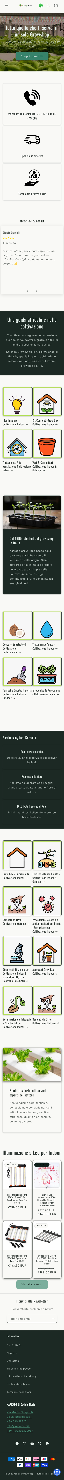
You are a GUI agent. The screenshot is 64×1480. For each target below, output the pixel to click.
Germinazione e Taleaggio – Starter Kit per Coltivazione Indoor (17, 1023)
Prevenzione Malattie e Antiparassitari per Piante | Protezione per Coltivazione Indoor (46, 925)
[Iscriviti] (53, 1319)
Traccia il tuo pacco (19, 1368)
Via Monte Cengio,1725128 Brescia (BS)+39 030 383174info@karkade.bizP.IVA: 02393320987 (20, 1421)
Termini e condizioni (19, 1391)
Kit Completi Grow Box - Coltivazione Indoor (46, 422)
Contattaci (13, 1360)
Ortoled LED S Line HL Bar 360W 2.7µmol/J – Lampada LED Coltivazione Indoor (47, 1259)
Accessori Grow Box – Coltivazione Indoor (44, 971)
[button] (7, 5)
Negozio (12, 1353)
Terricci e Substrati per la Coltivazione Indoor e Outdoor (17, 694)
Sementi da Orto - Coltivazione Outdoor (14, 921)
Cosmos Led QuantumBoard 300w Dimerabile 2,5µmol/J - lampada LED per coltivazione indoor (46, 1200)
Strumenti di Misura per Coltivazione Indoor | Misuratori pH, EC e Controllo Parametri (16, 975)
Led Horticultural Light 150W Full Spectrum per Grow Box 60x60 (17, 1258)
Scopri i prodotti (32, 56)
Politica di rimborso (18, 1384)
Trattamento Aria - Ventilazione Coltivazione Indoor (17, 466)
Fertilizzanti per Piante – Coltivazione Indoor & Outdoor (46, 877)
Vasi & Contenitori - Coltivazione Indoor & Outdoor (44, 466)
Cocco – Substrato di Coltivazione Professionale (15, 648)
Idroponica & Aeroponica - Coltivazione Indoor (46, 692)
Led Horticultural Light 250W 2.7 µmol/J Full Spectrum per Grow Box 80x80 (17, 1198)
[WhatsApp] (41, 5)
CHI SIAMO (13, 1345)
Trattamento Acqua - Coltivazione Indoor (43, 646)
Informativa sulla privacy (22, 1376)
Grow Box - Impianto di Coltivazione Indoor (16, 876)
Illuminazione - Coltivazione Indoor (13, 422)
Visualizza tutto (32, 1284)
